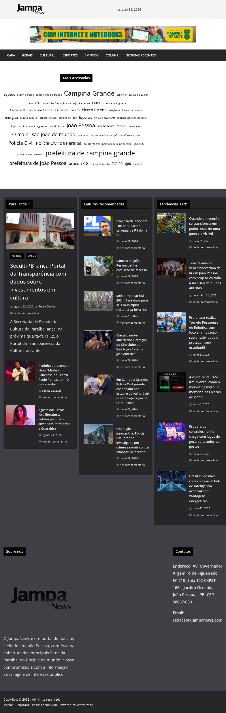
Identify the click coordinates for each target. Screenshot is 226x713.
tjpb (128, 163)
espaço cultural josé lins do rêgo (58, 117)
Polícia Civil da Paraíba (58, 143)
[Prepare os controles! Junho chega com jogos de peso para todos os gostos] (171, 444)
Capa (11, 55)
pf (115, 135)
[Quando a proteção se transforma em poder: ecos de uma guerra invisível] (171, 234)
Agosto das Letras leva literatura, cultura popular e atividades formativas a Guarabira (54, 419)
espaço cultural (29, 117)
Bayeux (9, 94)
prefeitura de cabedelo (30, 154)
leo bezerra (105, 126)
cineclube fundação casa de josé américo (66, 103)
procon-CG (79, 163)
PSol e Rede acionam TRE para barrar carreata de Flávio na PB (131, 228)
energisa (11, 117)
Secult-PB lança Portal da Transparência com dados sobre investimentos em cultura (38, 281)
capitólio (122, 94)
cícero (75, 110)
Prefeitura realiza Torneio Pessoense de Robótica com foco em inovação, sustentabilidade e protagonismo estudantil (203, 332)
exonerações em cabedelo (132, 117)
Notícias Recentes (141, 55)
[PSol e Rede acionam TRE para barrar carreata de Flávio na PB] (98, 234)
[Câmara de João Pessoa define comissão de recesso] (98, 272)
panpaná (82, 135)
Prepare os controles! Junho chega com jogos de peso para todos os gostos (204, 436)
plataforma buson (129, 135)
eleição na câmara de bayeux (125, 110)
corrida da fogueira (115, 103)
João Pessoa (81, 125)
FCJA (13, 126)
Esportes (70, 55)
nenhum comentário (26, 313)
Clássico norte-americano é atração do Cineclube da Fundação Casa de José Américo (131, 344)
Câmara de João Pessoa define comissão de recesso (131, 265)
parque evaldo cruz (101, 135)
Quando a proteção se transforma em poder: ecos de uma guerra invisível (204, 226)
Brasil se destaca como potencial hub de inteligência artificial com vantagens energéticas (204, 488)
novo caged (134, 126)
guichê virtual (56, 126)
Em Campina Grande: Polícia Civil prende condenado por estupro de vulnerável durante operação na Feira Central (132, 391)
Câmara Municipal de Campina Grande (39, 110)
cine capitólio (33, 103)
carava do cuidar (138, 94)
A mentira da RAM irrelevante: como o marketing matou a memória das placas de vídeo (205, 387)
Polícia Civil (21, 143)
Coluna (112, 55)
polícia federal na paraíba (117, 143)
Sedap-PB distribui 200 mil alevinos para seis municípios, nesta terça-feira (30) (132, 303)
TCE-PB (117, 163)
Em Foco (92, 55)
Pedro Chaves (47, 306)
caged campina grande (49, 94)
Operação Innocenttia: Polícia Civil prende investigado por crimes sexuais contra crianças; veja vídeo (132, 440)
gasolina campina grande (32, 126)
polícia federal (92, 143)
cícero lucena (94, 109)
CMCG (96, 103)
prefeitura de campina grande (90, 153)
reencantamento (100, 164)
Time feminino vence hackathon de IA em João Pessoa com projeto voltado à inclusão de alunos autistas (205, 275)
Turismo (138, 164)
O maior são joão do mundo (43, 134)
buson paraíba (25, 94)
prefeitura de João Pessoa (37, 163)
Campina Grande (89, 93)
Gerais (27, 55)
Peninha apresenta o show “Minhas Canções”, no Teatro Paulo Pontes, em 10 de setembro (53, 374)
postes (139, 143)
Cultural (47, 55)
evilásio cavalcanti (104, 117)
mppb (121, 126)
